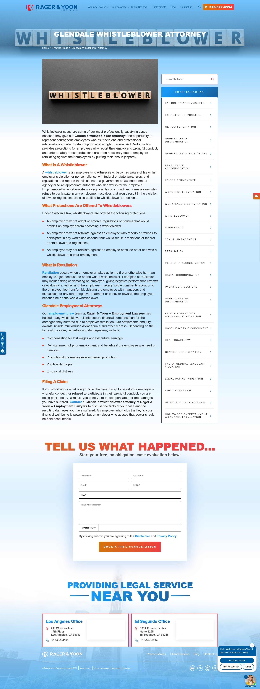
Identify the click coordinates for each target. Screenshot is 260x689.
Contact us (186, 7)
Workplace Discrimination (186, 204)
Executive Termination (183, 115)
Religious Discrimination (185, 263)
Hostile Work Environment (186, 328)
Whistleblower (177, 216)
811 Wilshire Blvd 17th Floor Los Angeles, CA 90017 (65, 631)
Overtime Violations (181, 287)
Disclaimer (142, 536)
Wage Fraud (174, 227)
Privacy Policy (167, 536)
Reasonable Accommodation (177, 167)
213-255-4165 (60, 640)
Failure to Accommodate (184, 103)
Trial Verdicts (159, 7)
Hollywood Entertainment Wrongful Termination (186, 415)
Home (45, 48)
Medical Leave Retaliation (186, 153)
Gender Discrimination (183, 352)
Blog (173, 7)
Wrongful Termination (183, 192)
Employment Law (178, 390)
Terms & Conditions (102, 668)
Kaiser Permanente (180, 180)
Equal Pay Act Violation (184, 379)
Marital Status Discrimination (177, 300)
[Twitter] (215, 668)
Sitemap (126, 668)
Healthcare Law (178, 340)
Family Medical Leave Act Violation (185, 365)
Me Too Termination (180, 127)
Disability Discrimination (185, 402)
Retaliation (174, 251)
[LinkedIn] (192, 668)
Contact (76, 402)
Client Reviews (139, 7)
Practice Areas (118, 7)
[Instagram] (207, 668)
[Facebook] (200, 668)
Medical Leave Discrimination (177, 140)
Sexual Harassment (181, 239)
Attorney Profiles (97, 7)
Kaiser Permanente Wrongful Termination (183, 315)
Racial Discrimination (182, 275)
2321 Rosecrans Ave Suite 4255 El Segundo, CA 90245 (154, 631)
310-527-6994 (220, 7)
